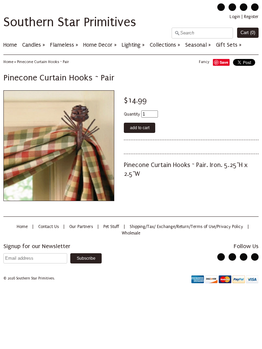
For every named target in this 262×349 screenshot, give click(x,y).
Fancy (204, 62)
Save (224, 62)
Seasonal (196, 45)
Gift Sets (226, 45)
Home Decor (98, 45)
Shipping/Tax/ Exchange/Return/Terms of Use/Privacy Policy (186, 226)
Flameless (63, 45)
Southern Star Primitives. (36, 278)
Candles (31, 45)
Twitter (221, 7)
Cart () (248, 32)
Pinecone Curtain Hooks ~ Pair (43, 62)
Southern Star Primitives (69, 22)
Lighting (131, 45)
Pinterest (243, 7)
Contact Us (48, 226)
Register (251, 16)
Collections (163, 45)
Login (235, 16)
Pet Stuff (111, 226)
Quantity (132, 114)
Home (10, 45)
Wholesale (131, 233)
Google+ (255, 7)
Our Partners (81, 226)
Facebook (232, 7)
